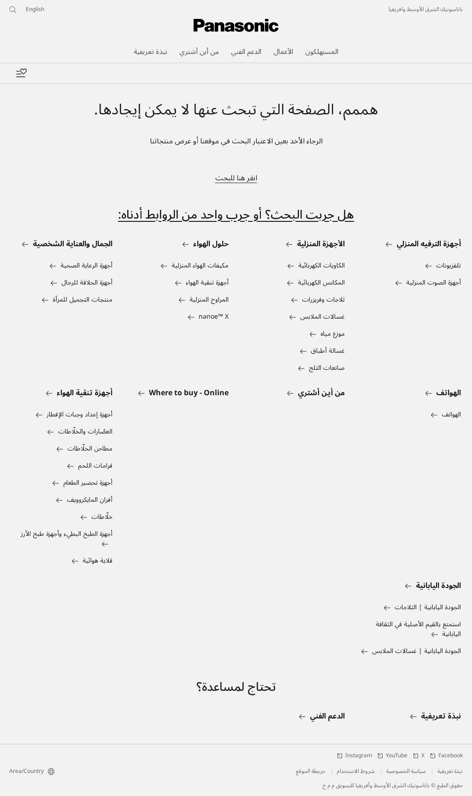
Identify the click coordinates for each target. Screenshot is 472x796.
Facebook (450, 755)
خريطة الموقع (310, 771)
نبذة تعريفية (450, 771)
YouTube (396, 755)
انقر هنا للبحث (236, 178)
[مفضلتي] (21, 73)
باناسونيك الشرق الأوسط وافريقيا (426, 10)
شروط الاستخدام (356, 771)
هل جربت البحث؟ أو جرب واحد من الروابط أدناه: (236, 214)
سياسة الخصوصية (406, 771)
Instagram (358, 755)
